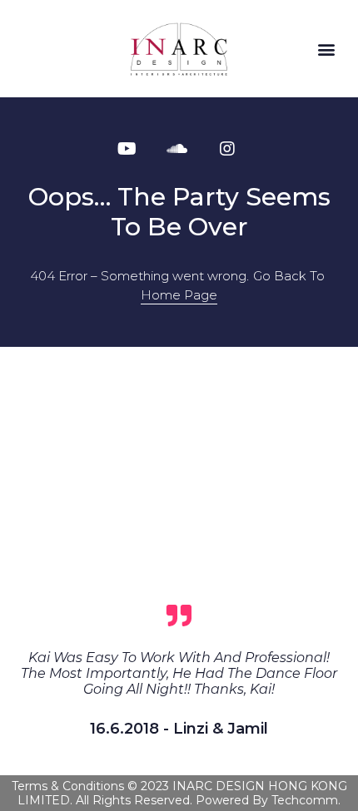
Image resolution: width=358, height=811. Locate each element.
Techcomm (304, 800)
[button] (326, 48)
